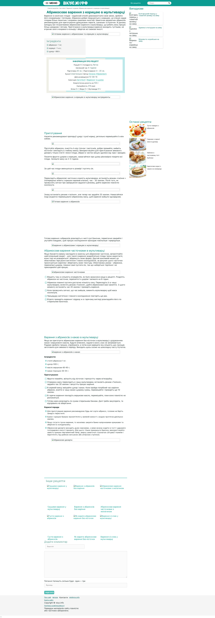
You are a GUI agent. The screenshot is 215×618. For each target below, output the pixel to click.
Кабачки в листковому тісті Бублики (153, 155)
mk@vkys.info (74, 597)
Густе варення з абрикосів (55, 538)
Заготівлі (81, 80)
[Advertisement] (85, 116)
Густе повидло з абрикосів (153, 127)
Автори (55, 597)
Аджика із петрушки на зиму (150, 28)
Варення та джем (95, 80)
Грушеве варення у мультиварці (57, 508)
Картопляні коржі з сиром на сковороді (154, 167)
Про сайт (47, 597)
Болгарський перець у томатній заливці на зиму (149, 15)
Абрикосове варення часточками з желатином (111, 509)
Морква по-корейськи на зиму (149, 40)
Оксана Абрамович (98, 74)
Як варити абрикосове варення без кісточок (85, 538)
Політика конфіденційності (54, 606)
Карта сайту (48, 600)
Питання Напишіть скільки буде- (64, 581)
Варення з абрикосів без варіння (84, 508)
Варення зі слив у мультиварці (109, 538)
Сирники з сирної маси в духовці (153, 140)
